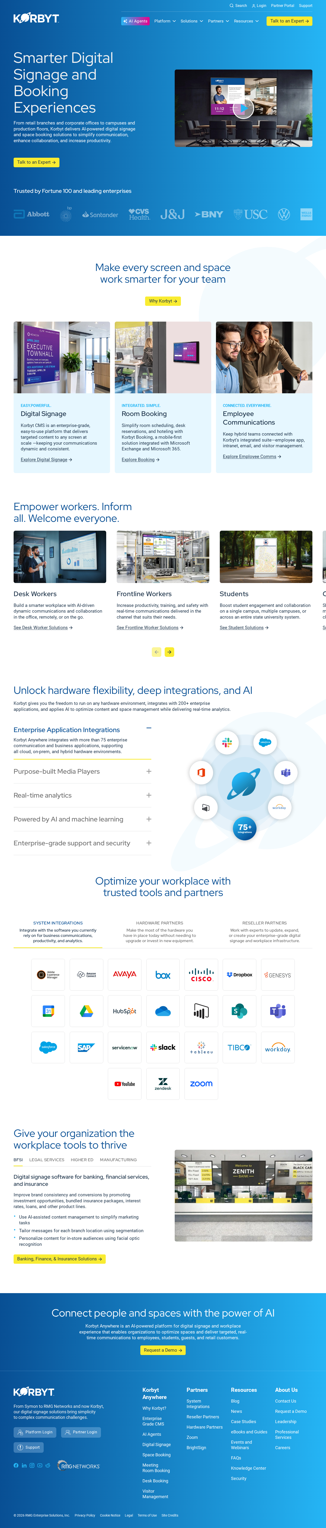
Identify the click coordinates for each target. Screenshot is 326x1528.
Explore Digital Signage (44, 459)
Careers (282, 1447)
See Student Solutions (242, 627)
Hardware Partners (205, 1427)
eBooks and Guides (249, 1431)
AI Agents (138, 21)
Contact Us (285, 1401)
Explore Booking (138, 459)
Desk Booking (155, 1480)
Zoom (192, 1437)
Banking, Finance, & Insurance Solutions (57, 1259)
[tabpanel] (243, 792)
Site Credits (170, 1515)
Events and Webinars (241, 1445)
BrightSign (196, 1447)
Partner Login (85, 1432)
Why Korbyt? (154, 1408)
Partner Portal (282, 5)
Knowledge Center (248, 1468)
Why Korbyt (160, 301)
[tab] (82, 741)
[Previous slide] (156, 652)
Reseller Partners (203, 1416)
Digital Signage (156, 1444)
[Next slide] (169, 652)
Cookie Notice (110, 1515)
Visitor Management (155, 1494)
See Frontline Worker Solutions (148, 627)
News (236, 1411)
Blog (235, 1401)
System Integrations (198, 1403)
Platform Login (39, 1432)
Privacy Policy (85, 1515)
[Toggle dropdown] (174, 21)
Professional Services (287, 1434)
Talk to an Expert (287, 21)
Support (305, 5)
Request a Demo (160, 1350)
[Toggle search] (236, 6)
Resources (244, 1390)
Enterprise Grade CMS (153, 1421)
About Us (286, 1390)
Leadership (285, 1421)
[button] (243, 108)
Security (239, 1478)
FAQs (236, 1457)
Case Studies (243, 1421)
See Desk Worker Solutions (41, 627)
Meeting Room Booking (156, 1468)
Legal (129, 1515)
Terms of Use (147, 1515)
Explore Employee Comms (249, 456)
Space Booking (156, 1454)
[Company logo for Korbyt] (36, 18)
